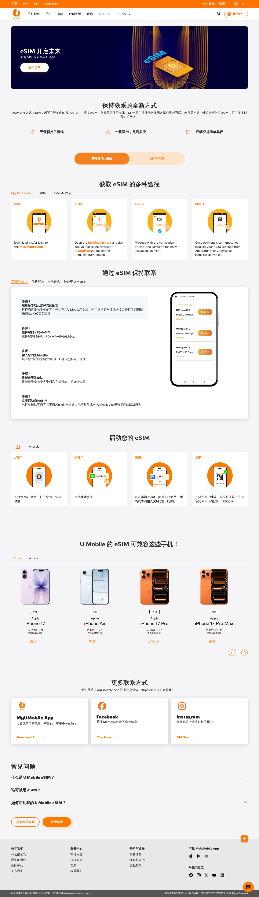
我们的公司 (18, 854)
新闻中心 (17, 865)
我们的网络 (18, 860)
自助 (73, 865)
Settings (84, 251)
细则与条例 (137, 860)
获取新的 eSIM (102, 158)
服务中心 (105, 14)
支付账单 (209, 4)
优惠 (90, 14)
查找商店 (76, 860)
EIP (37, 4)
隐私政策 (136, 865)
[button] (241, 4)
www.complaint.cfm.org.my (76, 893)
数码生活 (75, 14)
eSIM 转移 (157, 158)
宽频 (60, 14)
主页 (14, 4)
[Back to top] (244, 838)
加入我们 (17, 871)
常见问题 (76, 854)
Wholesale (51, 4)
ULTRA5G (123, 14)
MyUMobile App (31, 247)
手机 (49, 14)
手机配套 (34, 14)
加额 (222, 4)
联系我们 (76, 871)
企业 (26, 4)
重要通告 (136, 854)
